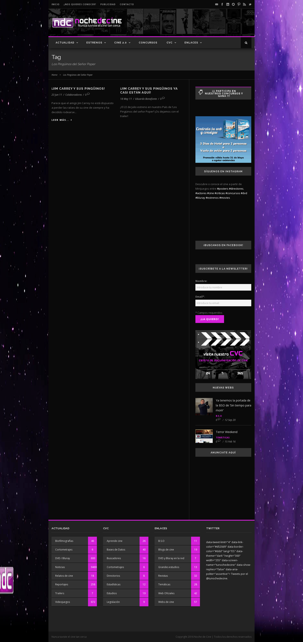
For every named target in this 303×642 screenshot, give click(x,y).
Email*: (200, 296)
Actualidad (65, 42)
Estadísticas (113, 584)
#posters (222, 188)
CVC (170, 42)
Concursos (148, 42)
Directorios (113, 575)
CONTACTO (127, 4)
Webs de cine (166, 602)
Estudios (112, 593)
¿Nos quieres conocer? (80, 4)
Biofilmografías (64, 541)
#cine (210, 193)
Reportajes (61, 584)
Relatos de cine (64, 575)
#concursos (232, 193)
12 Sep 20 (230, 420)
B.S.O (219, 415)
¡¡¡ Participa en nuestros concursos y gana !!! (224, 93)
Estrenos (94, 42)
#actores (201, 193)
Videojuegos (62, 602)
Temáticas (223, 437)
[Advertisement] (203, 26)
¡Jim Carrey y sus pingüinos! (78, 88)
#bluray (200, 198)
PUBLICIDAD (108, 4)
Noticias (60, 567)
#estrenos (212, 198)
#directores (236, 188)
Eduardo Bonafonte (146, 99)
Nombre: (201, 281)
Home (54, 74)
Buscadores (114, 558)
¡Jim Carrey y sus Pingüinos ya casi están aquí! (149, 91)
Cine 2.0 (120, 42)
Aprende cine (114, 541)
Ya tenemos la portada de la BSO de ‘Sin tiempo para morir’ (233, 405)
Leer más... (60, 119)
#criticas (220, 193)
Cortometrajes (63, 549)
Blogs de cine (166, 549)
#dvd (244, 193)
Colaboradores (73, 94)
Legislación (113, 602)
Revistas (163, 575)
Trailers (59, 593)
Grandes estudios (168, 567)
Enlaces (191, 42)
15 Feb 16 (230, 441)
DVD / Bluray (62, 558)
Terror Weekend (226, 432)
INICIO (56, 4)
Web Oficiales (166, 593)
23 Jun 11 (57, 94)
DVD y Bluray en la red (171, 558)
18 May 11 (126, 99)
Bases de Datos (116, 549)
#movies (224, 198)
